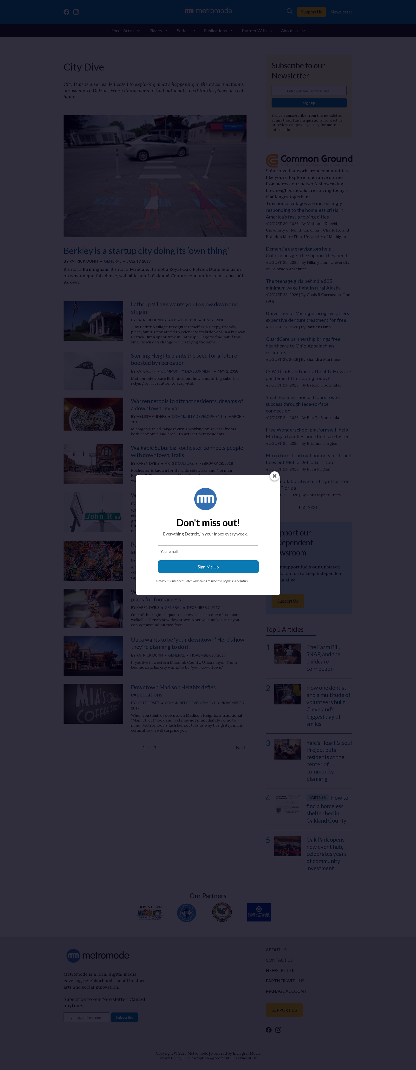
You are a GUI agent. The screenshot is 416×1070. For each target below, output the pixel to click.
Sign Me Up (208, 566)
